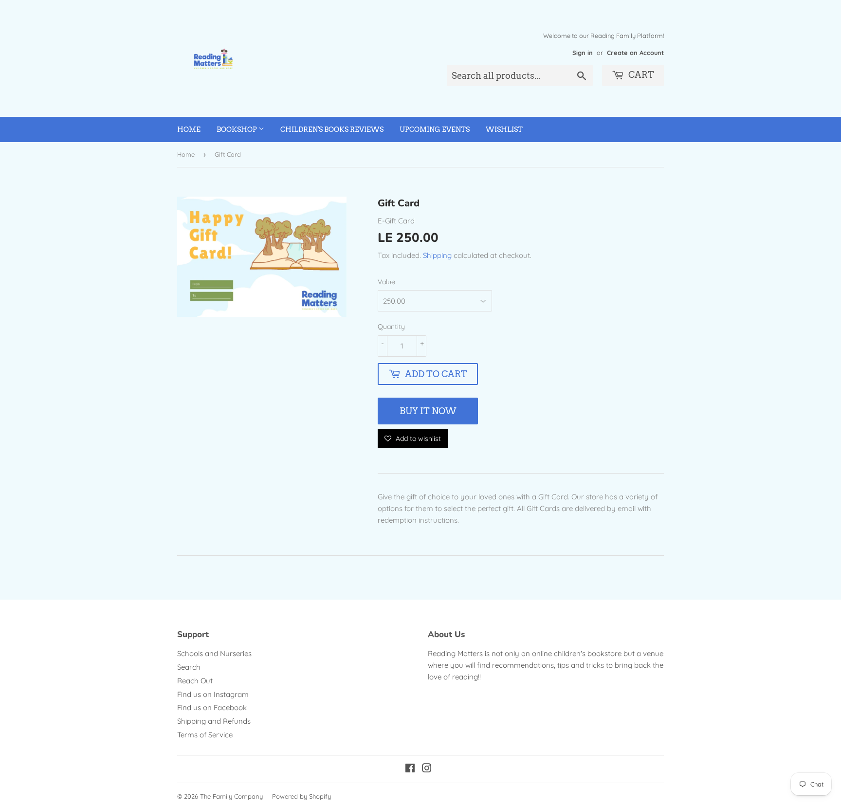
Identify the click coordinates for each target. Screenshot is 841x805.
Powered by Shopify (301, 796)
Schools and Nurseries (214, 653)
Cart (640, 75)
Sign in (582, 52)
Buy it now (428, 411)
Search (189, 667)
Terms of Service (205, 734)
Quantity (391, 326)
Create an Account (635, 52)
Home (189, 129)
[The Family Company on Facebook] (410, 769)
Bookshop (237, 129)
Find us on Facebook (212, 707)
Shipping (437, 255)
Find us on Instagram (213, 694)
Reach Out (195, 680)
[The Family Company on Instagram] (427, 769)
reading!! (466, 676)
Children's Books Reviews (332, 129)
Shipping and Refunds (214, 721)
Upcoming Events (435, 129)
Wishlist (504, 129)
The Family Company (231, 796)
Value (386, 281)
